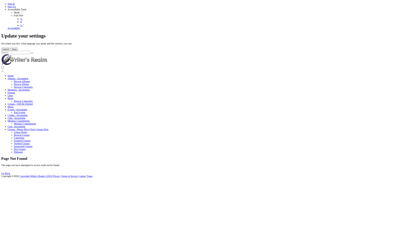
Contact (82, 176)
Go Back (5, 173)
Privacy (56, 176)
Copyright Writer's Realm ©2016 (35, 176)
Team (89, 176)
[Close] (2, 71)
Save (14, 49)
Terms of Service (69, 176)
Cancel (6, 49)
